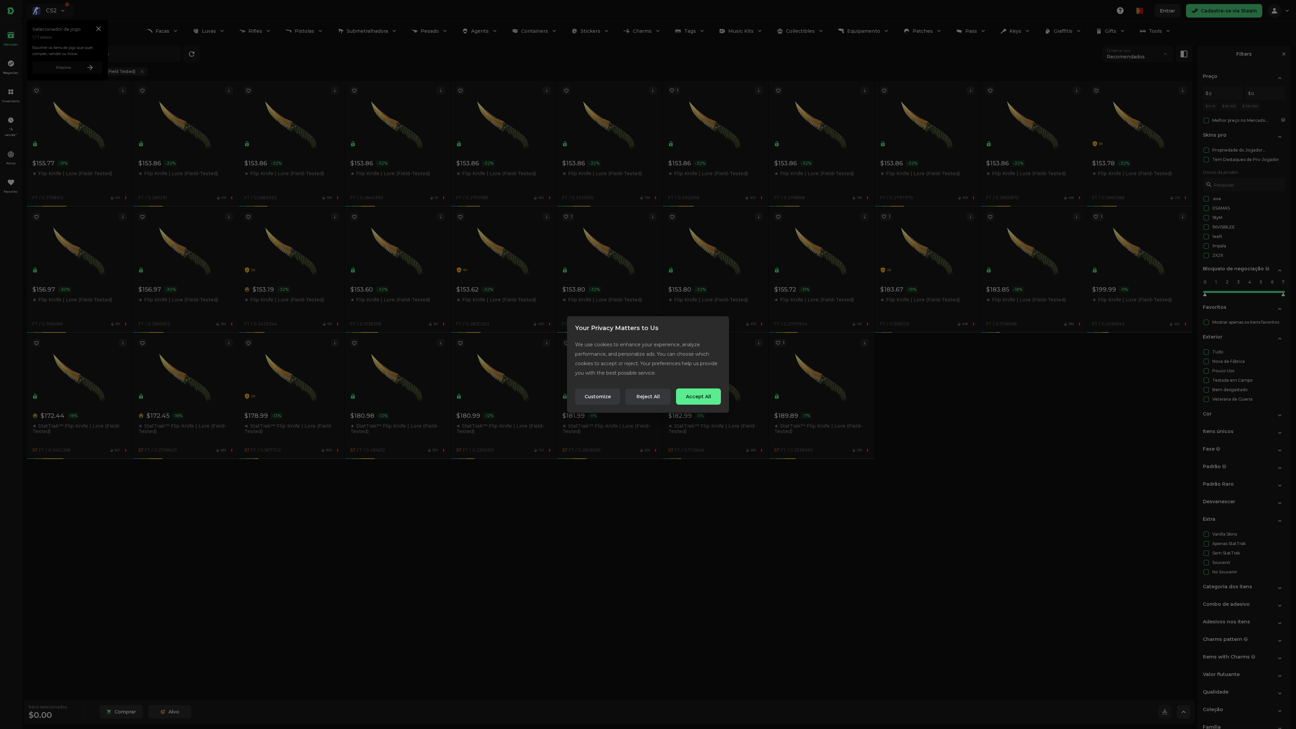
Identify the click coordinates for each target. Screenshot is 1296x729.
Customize (598, 397)
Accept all (698, 397)
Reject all (648, 397)
